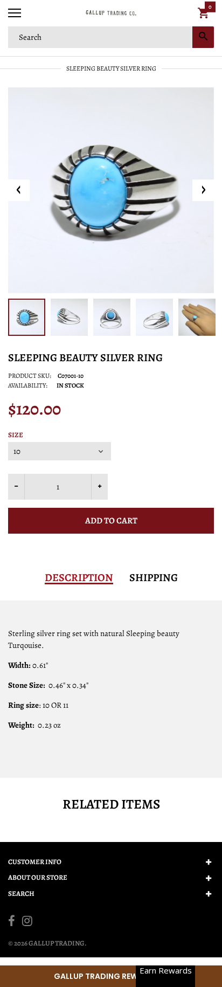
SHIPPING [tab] (153, 577)
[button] (111, 976)
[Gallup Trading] (111, 13)
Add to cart (111, 521)
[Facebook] (11, 922)
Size (15, 435)
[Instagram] (27, 922)
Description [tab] (79, 577)
